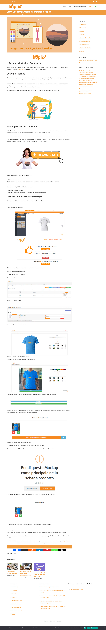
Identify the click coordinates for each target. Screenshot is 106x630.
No (88, 627)
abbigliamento (57, 541)
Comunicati (83, 27)
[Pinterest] (47, 550)
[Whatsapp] (54, 550)
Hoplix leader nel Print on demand (22, 541)
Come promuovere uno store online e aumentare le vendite (25, 573)
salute (49, 543)
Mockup (21, 69)
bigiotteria (29, 543)
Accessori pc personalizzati (85, 80)
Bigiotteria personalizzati (85, 93)
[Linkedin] (39, 550)
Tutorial (82, 51)
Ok (85, 627)
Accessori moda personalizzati (86, 78)
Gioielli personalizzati (84, 91)
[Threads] (62, 550)
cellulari (42, 543)
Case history (83, 24)
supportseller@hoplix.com (12, 1)
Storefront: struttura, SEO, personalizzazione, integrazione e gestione (51, 602)
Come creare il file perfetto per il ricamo (50, 587)
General (82, 31)
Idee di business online (85, 37)
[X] (24, 550)
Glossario (82, 34)
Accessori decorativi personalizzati (87, 76)
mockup (10, 77)
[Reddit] (32, 550)
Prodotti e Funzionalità (85, 48)
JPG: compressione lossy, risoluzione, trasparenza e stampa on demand (53, 607)
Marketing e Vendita (85, 41)
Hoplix (53, 621)
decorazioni (20, 543)
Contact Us (59, 621)
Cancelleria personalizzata (85, 89)
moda (25, 543)
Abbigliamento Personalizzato (86, 72)
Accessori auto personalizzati (86, 84)
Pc (39, 543)
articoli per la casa (65, 541)
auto (46, 543)
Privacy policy (94, 627)
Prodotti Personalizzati (84, 70)
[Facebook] (17, 550)
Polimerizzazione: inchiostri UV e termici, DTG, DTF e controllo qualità (53, 596)
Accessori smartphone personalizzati (88, 82)
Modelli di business (84, 44)
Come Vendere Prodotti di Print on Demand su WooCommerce (39, 574)
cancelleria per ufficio (57, 543)
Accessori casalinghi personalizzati (87, 74)
